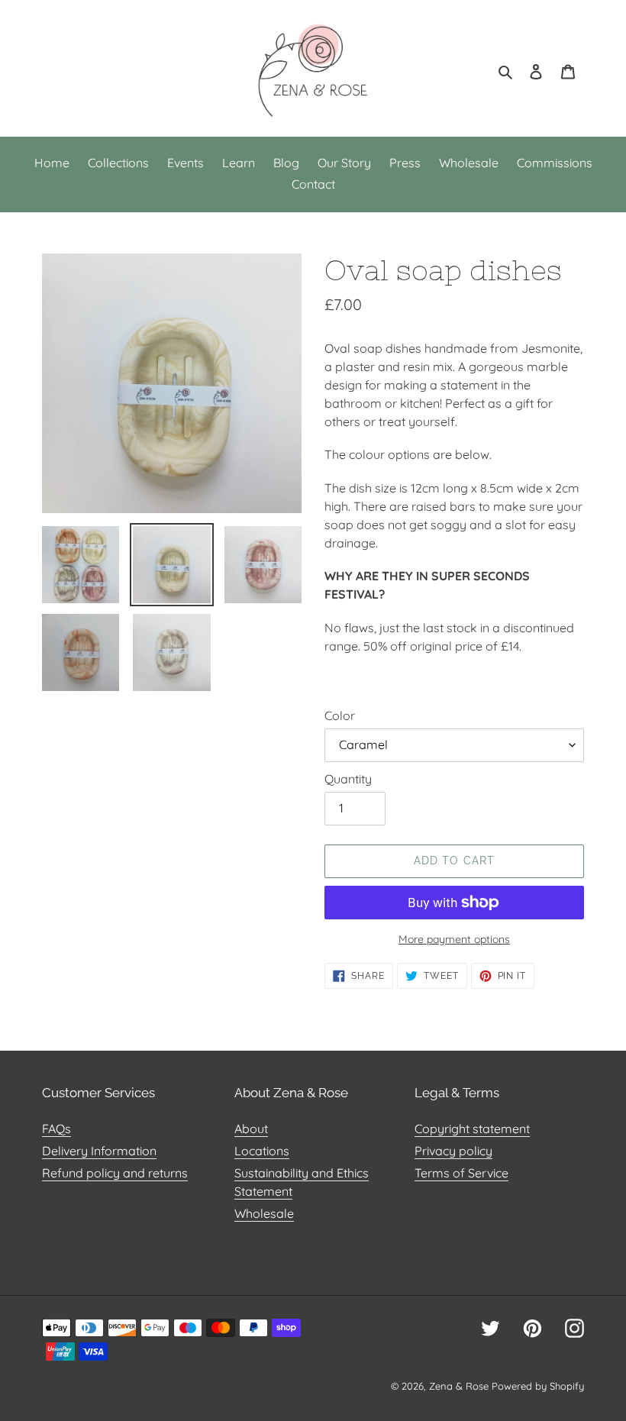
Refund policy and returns (115, 1172)
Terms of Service (461, 1172)
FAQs (56, 1128)
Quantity (348, 778)
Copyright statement (472, 1128)
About (251, 1128)
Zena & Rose (459, 1386)
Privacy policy (453, 1150)
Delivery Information (99, 1150)
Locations (261, 1150)
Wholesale (264, 1213)
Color (339, 715)
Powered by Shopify (538, 1386)
